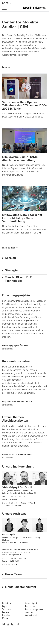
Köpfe (4, 606)
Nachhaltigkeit (30, 603)
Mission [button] (10, 258)
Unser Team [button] (13, 574)
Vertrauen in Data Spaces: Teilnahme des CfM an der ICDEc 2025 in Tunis (24, 105)
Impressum (29, 612)
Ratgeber (6, 615)
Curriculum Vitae (27, 503)
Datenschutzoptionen (33, 609)
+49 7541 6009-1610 (18, 497)
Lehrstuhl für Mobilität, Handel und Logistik (19, 493)
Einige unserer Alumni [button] (20, 587)
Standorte (6, 609)
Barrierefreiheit (30, 615)
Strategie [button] (11, 270)
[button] (3, 624)
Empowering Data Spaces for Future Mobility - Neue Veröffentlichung (22, 218)
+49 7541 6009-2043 (18, 559)
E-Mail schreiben (8, 503)
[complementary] (11, 3)
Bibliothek (6, 603)
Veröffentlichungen (13, 505)
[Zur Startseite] (35, 9)
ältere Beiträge (8, 248)
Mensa (5, 618)
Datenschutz (29, 606)
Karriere (5, 612)
